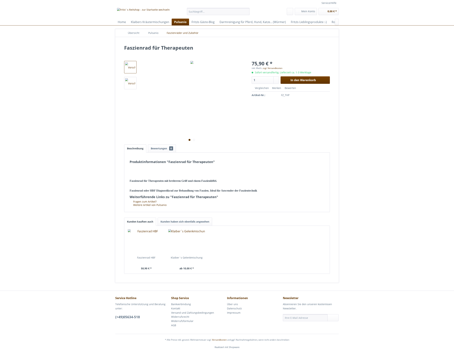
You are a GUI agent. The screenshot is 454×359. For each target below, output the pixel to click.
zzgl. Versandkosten (272, 68)
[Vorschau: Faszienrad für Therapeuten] (130, 67)
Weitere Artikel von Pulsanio (149, 205)
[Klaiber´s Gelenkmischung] (186, 241)
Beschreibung (135, 148)
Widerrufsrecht (180, 316)
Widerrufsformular (182, 321)
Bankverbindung (181, 304)
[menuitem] (218, 11)
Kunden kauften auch (140, 221)
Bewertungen (161, 148)
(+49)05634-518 (127, 317)
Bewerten (290, 88)
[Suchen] (246, 11)
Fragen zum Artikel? (144, 201)
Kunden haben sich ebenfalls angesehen (184, 221)
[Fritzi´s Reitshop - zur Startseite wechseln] (143, 12)
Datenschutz (234, 308)
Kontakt (175, 308)
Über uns (232, 304)
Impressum (233, 312)
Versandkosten (219, 339)
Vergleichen (261, 88)
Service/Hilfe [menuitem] (329, 3)
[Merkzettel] (290, 11)
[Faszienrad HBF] (146, 241)
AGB (173, 325)
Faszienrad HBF (146, 257)
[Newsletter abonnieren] (333, 317)
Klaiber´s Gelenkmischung (187, 257)
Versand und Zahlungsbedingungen (192, 312)
